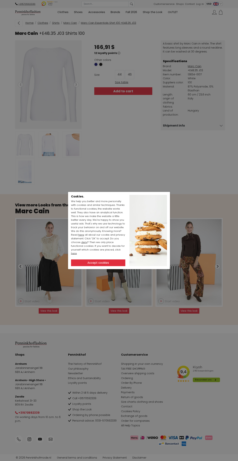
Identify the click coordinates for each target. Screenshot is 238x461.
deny (84, 242)
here (81, 235)
